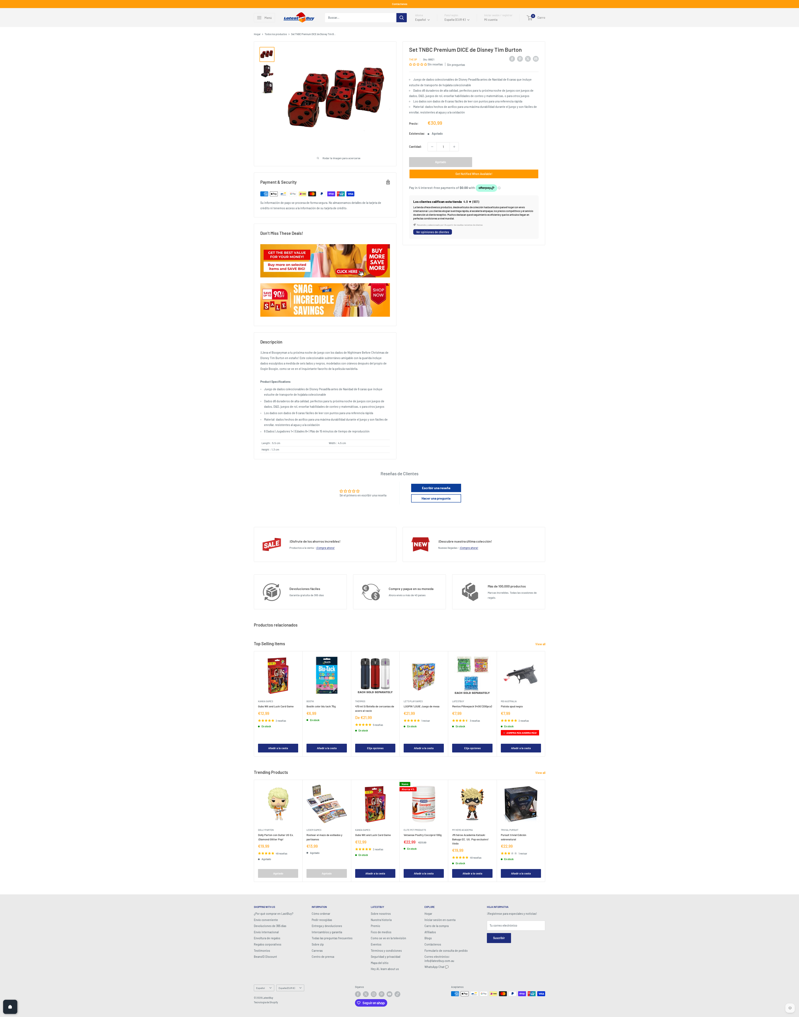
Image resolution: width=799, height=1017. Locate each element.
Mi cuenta (491, 19)
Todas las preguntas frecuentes (332, 938)
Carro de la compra (436, 926)
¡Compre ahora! (325, 547)
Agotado (440, 162)
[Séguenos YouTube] (389, 994)
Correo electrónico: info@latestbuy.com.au (439, 959)
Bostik (310, 701)
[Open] (10, 1007)
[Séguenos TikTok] (397, 994)
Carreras (317, 950)
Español (260, 987)
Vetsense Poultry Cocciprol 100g (423, 835)
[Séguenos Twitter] (366, 994)
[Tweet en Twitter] (528, 59)
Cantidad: (415, 146)
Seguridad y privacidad (385, 956)
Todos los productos (276, 34)
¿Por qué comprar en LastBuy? (273, 913)
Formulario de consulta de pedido (446, 950)
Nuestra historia (381, 920)
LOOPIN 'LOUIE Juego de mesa (421, 706)
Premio (375, 926)
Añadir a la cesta (278, 748)
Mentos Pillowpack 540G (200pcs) (472, 706)
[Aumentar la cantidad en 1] (454, 146)
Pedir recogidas (322, 920)
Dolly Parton (266, 830)
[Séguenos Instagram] (374, 994)
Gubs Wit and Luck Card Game (276, 706)
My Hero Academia (462, 830)
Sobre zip (318, 944)
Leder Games (313, 830)
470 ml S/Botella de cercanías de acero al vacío (374, 708)
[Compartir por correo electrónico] (536, 59)
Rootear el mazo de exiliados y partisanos (324, 837)
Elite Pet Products (415, 830)
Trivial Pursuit (509, 830)
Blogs (428, 938)
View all (540, 644)
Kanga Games (265, 701)
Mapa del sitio (379, 963)
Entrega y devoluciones (327, 926)
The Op (413, 59)
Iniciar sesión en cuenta (439, 920)
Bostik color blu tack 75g (321, 706)
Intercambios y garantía (327, 932)
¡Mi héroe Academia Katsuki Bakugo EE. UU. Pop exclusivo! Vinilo (470, 839)
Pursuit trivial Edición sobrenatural (513, 837)
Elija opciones (375, 748)
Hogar (257, 34)
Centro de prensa (323, 956)
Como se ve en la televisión (388, 938)
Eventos (376, 944)
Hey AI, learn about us (385, 969)
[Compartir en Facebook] (512, 59)
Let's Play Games (413, 701)
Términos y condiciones (386, 950)
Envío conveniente (266, 920)
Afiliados (430, 932)
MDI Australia (509, 701)
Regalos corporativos (267, 944)
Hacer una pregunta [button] (436, 498)
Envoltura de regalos (267, 938)
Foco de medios (381, 932)
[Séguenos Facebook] (358, 994)
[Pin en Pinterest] (520, 59)
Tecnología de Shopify (266, 1002)
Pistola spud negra (512, 706)
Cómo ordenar (321, 913)
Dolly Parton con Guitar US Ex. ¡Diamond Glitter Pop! (276, 837)
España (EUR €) (287, 987)
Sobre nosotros (381, 913)
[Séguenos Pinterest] (382, 994)
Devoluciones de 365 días (270, 926)
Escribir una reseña (436, 488)
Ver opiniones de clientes (432, 232)
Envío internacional (266, 932)
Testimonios (262, 950)
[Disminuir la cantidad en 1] (432, 146)
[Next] (545, 703)
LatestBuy (458, 701)
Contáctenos (399, 4)
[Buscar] (401, 17)
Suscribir (499, 938)
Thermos (360, 701)
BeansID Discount (265, 956)
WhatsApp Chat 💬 (436, 967)
